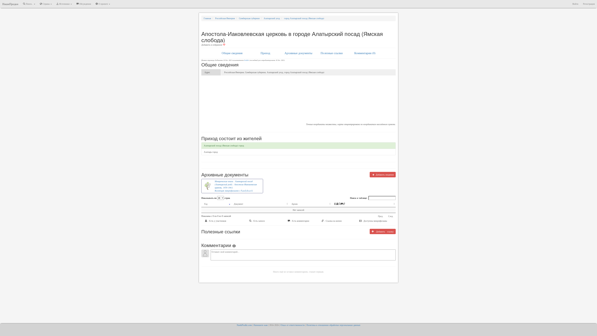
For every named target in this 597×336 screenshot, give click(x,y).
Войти (575, 3)
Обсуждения (85, 3)
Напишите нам (261, 325)
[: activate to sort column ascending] (363, 204)
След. (390, 216)
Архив (295, 203)
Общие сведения (232, 53)
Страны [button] (46, 3)
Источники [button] (64, 3)
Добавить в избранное (212, 44)
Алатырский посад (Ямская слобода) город (224, 145)
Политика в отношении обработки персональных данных (333, 325)
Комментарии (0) (364, 53)
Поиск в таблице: (358, 198)
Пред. (380, 216)
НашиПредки (10, 4)
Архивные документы (298, 53)
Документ (238, 203)
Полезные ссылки (332, 53)
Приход (265, 53)
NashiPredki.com (244, 325)
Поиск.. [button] (29, 3)
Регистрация (589, 3)
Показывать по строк (215, 198)
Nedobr (246, 60)
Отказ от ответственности (292, 325)
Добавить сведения (384, 174)
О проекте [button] (103, 3)
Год (205, 203)
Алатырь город (211, 151)
